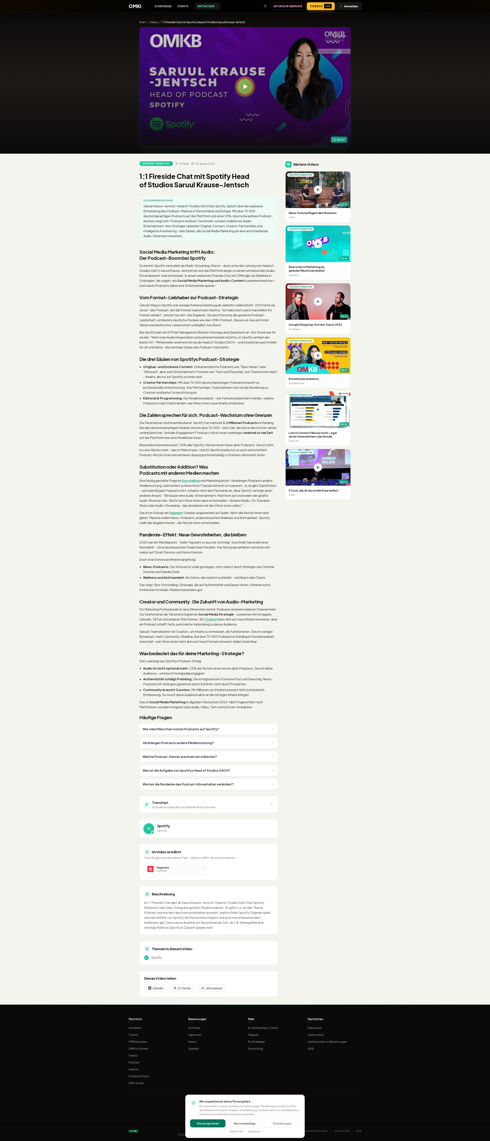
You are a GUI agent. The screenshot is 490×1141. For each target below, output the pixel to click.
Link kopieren (214, 988)
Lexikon (133, 1069)
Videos (153, 22)
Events (182, 6)
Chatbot (211, 619)
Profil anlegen (256, 1041)
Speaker (193, 1048)
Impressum (315, 1028)
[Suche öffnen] (265, 6)
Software (194, 1028)
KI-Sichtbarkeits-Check (263, 1028)
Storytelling (191, 481)
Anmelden (351, 6)
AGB (311, 1048)
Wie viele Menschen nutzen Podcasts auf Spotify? (181, 729)
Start (142, 22)
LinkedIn (158, 988)
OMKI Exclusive (138, 1041)
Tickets (320, 6)
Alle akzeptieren (208, 1123)
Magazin (253, 1034)
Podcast (134, 1062)
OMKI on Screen (138, 1048)
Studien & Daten (139, 1076)
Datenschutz (316, 1034)
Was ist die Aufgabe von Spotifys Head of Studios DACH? (186, 770)
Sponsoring (255, 1048)
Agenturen (195, 1034)
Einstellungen (282, 1123)
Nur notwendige (245, 1123)
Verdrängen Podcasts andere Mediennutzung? (178, 743)
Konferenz (163, 6)
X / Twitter (184, 988)
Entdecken (206, 6)
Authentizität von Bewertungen (327, 1041)
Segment (176, 513)
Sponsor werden (288, 6)
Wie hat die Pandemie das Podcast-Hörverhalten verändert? (188, 784)
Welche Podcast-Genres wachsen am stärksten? (180, 757)
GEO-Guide (136, 1083)
